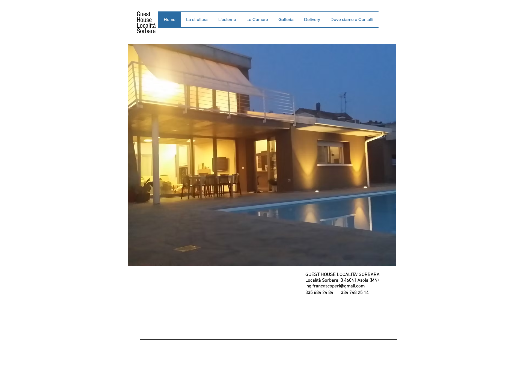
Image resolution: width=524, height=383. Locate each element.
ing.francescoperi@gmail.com (335, 286)
